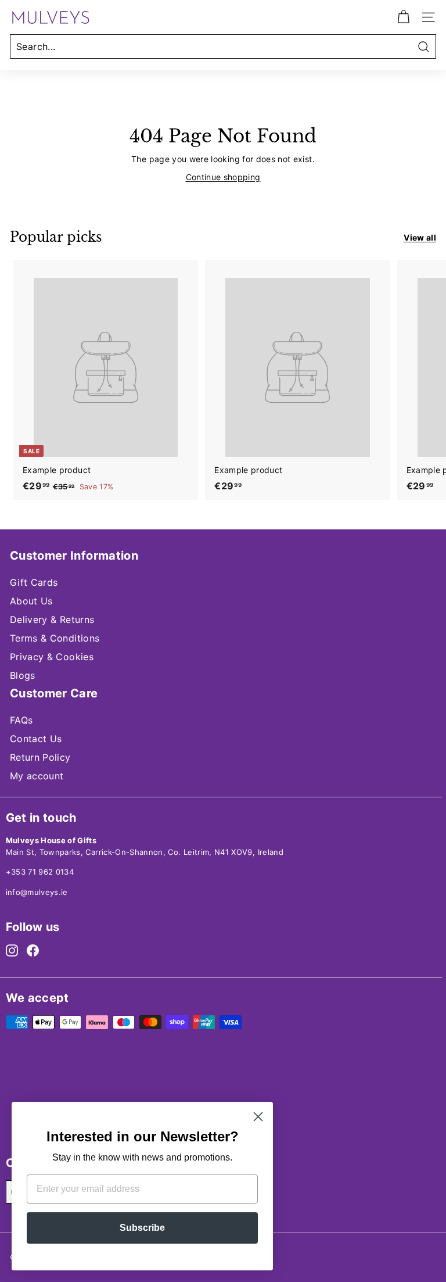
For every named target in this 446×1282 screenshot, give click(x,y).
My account (37, 776)
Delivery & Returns (52, 619)
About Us (31, 601)
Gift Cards (34, 582)
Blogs (22, 675)
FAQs (21, 720)
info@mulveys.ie (37, 892)
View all (420, 237)
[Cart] (403, 17)
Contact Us (36, 738)
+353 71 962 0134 (40, 871)
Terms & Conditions (54, 638)
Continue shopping (223, 177)
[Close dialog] (258, 1116)
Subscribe (142, 1228)
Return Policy (40, 757)
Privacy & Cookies (51, 657)
